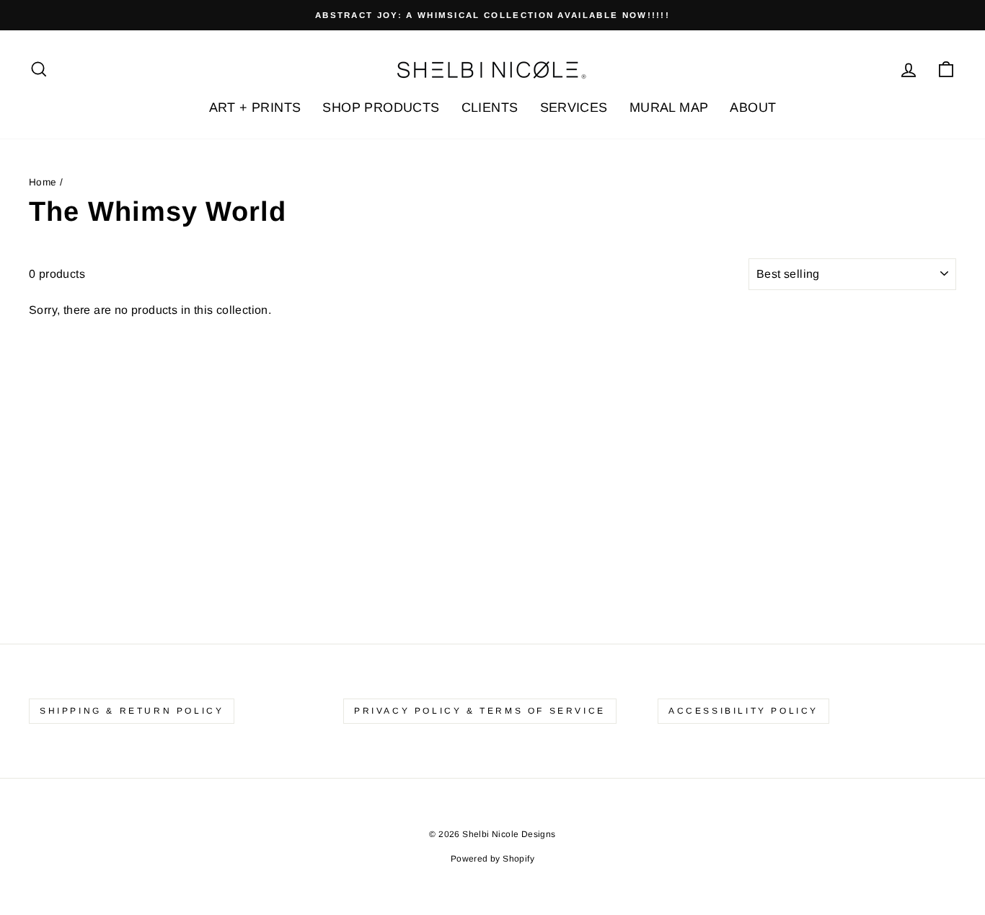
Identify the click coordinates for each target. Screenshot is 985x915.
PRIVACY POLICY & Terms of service (480, 711)
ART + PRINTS (255, 107)
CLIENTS (489, 107)
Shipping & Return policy (132, 711)
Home (43, 182)
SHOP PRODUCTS (380, 107)
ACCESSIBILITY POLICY (743, 711)
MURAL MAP (669, 107)
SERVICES (574, 107)
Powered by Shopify (492, 859)
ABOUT (753, 107)
